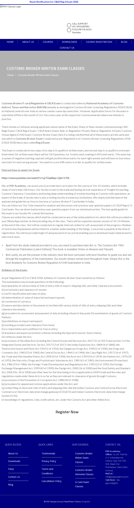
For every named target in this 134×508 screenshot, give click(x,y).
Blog (124, 41)
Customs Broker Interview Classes (84, 472)
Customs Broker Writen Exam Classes (83, 458)
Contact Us (67, 47)
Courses (48, 41)
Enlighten (86, 501)
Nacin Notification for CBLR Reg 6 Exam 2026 (49, 1)
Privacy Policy (49, 461)
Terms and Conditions (47, 471)
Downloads (69, 41)
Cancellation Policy (51, 481)
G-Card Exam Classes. (82, 484)
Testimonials (48, 453)
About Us (28, 41)
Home (10, 41)
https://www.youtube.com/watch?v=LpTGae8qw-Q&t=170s (35, 177)
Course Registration (99, 41)
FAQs (11, 469)
